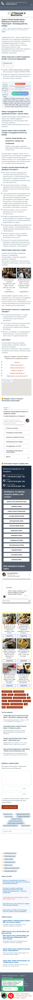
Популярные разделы (7, 977)
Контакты (22, 975)
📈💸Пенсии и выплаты (16, 14)
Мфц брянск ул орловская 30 (17, 376)
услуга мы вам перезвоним (15, 707)
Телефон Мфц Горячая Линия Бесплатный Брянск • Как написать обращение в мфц (15, 716)
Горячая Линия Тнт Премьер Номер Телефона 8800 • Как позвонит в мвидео (16, 921)
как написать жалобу (19, 698)
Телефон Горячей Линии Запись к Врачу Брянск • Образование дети (15, 739)
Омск (30, 996)
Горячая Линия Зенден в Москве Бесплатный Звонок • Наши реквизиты (16, 949)
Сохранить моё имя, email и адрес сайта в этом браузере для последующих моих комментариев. (15, 800)
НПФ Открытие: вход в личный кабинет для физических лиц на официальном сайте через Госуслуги (16, 937)
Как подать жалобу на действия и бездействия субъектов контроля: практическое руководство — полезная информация (14, 890)
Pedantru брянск (17, 370)
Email (24, 794)
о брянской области (17, 704)
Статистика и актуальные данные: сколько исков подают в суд (15, 898)
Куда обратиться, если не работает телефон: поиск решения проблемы (16, 904)
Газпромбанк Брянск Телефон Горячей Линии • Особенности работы (14, 727)
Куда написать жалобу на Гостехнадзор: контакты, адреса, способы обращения (15, 910)
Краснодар (16, 998)
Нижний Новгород (22, 996)
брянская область (20, 694)
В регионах (25, 985)
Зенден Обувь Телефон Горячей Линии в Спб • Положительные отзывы (16, 961)
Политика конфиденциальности (10, 975)
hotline (4, 28)
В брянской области (17, 373)
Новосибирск (25, 994)
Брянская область (17, 365)
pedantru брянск (7, 691)
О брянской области (17, 368)
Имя (24, 788)
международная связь (15, 701)
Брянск (17, 362)
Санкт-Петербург (14, 994)
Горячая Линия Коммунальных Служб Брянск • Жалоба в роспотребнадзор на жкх (16, 750)
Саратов (23, 998)
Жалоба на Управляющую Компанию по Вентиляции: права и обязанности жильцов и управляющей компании (16, 882)
